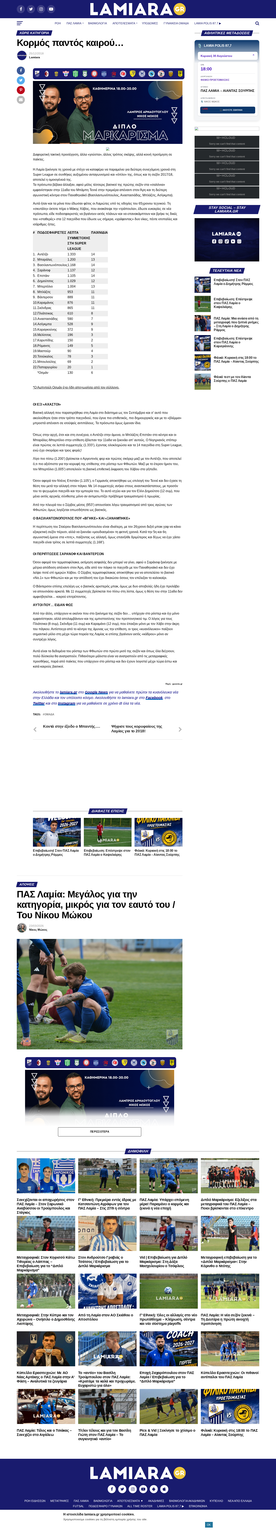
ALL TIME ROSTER (139, 1506)
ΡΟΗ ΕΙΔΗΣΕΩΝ (34, 1500)
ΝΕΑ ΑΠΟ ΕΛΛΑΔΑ (240, 1500)
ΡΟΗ (58, 23)
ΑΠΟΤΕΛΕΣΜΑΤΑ (124, 23)
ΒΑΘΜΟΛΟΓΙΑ (97, 23)
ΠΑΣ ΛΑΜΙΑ (81, 1500)
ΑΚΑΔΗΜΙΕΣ (156, 1500)
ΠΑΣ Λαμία (73, 23)
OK (209, 1524)
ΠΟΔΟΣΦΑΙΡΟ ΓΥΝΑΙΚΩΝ (105, 1506)
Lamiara (34, 57)
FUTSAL (78, 1506)
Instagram (66, 703)
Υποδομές (150, 23)
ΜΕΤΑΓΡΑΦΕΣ (59, 1500)
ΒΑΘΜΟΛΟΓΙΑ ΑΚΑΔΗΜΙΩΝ (187, 1500)
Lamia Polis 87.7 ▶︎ (207, 23)
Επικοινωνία (198, 1506)
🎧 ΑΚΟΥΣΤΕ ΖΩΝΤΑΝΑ (231, 110)
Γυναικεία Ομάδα (176, 23)
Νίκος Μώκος (38, 929)
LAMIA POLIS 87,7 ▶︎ (170, 1506)
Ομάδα (49, 714)
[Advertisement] (107, 774)
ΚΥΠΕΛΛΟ (216, 1500)
